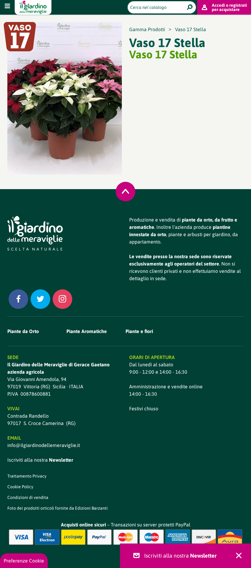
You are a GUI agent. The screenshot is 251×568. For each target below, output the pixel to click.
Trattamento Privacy (27, 476)
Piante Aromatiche (86, 331)
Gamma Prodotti (147, 29)
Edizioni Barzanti (91, 508)
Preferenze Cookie (24, 560)
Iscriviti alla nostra (40, 460)
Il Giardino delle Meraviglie (33, 7)
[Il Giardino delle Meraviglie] (35, 233)
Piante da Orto (23, 331)
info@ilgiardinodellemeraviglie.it (43, 445)
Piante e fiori (139, 331)
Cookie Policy (20, 486)
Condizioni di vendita (27, 497)
